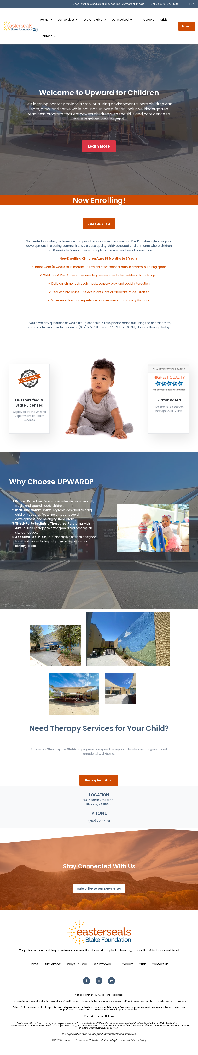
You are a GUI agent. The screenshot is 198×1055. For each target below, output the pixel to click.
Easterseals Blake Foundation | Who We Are (50, 1025)
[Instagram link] (99, 980)
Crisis (163, 20)
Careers (148, 20)
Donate (186, 26)
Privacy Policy (138, 1040)
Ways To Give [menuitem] (77, 964)
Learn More (99, 146)
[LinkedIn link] (111, 980)
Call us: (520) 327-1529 (164, 4)
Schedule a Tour (99, 224)
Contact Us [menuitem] (160, 964)
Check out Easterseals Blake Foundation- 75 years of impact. (109, 4)
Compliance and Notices (99, 1016)
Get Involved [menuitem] (101, 964)
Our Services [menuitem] (53, 964)
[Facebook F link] (86, 980)
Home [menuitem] (34, 964)
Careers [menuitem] (127, 964)
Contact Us (48, 36)
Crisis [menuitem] (142, 964)
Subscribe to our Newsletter (99, 888)
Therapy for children (98, 780)
